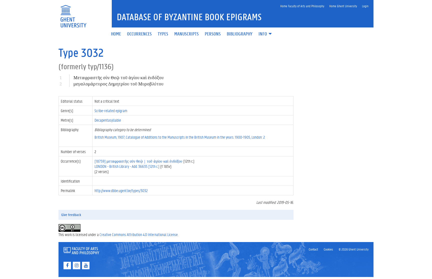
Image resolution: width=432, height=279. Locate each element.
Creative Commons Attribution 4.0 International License (139, 234)
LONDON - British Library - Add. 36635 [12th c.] (127, 166)
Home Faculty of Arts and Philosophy (302, 6)
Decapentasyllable (107, 120)
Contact (313, 249)
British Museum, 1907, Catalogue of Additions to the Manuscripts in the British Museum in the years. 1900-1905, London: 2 (179, 137)
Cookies (328, 249)
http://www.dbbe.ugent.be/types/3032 (121, 190)
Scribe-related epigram (110, 110)
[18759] (138, 161)
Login (365, 6)
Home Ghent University (343, 6)
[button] (266, 34)
